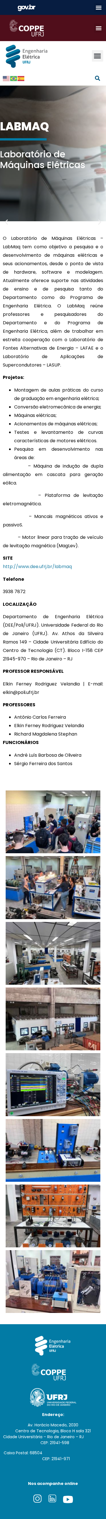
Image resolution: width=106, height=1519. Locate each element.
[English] (6, 78)
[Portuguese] (14, 78)
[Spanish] (21, 78)
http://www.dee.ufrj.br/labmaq (37, 566)
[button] (98, 7)
